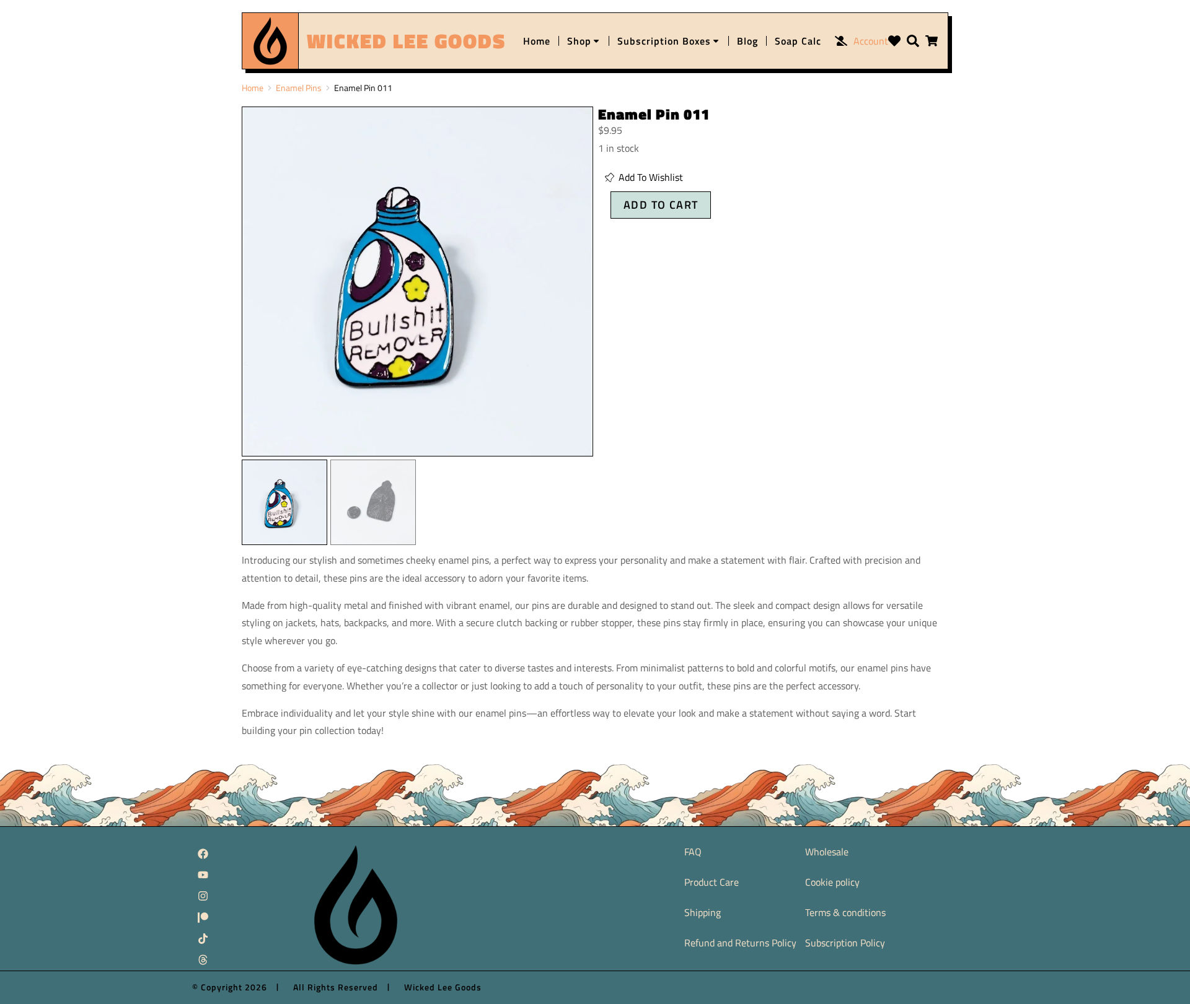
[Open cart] (931, 40)
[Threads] (202, 960)
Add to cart (661, 204)
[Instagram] (202, 896)
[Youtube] (202, 874)
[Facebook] (202, 853)
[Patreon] (202, 917)
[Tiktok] (202, 938)
